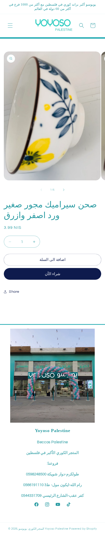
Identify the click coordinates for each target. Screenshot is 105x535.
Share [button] (14, 291)
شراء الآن (52, 274)
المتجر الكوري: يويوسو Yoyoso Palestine (43, 528)
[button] (10, 25)
